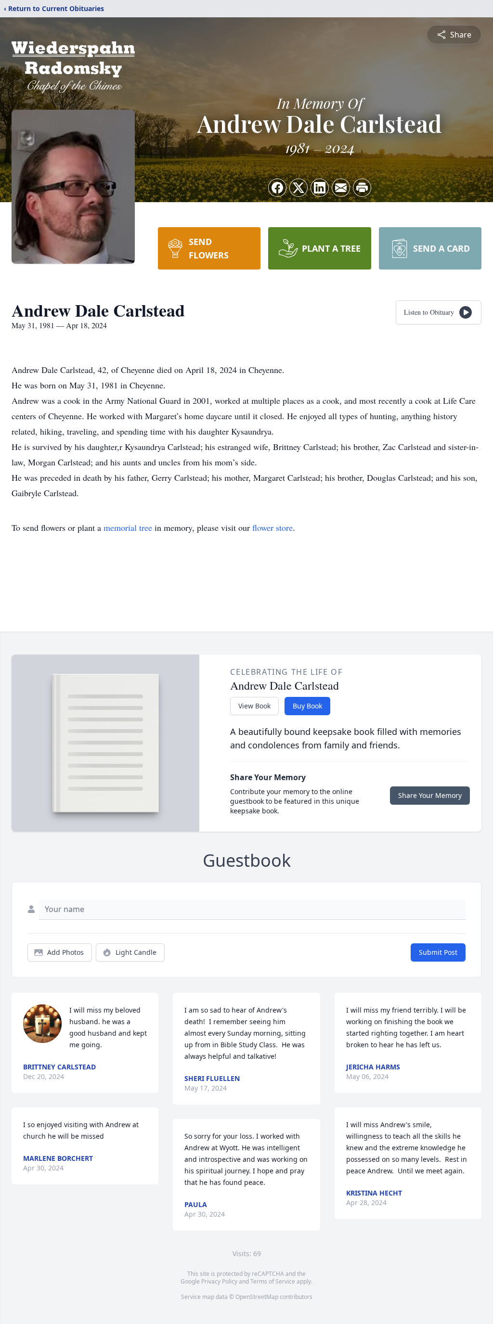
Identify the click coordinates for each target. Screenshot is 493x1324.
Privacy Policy (219, 1281)
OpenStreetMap (256, 1297)
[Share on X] (298, 187)
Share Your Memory (430, 795)
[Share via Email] (341, 187)
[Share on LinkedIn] (319, 187)
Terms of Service (272, 1281)
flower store (272, 527)
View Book (254, 705)
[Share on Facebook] (277, 187)
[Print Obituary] (362, 187)
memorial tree (128, 527)
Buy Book (307, 705)
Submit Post (438, 952)
